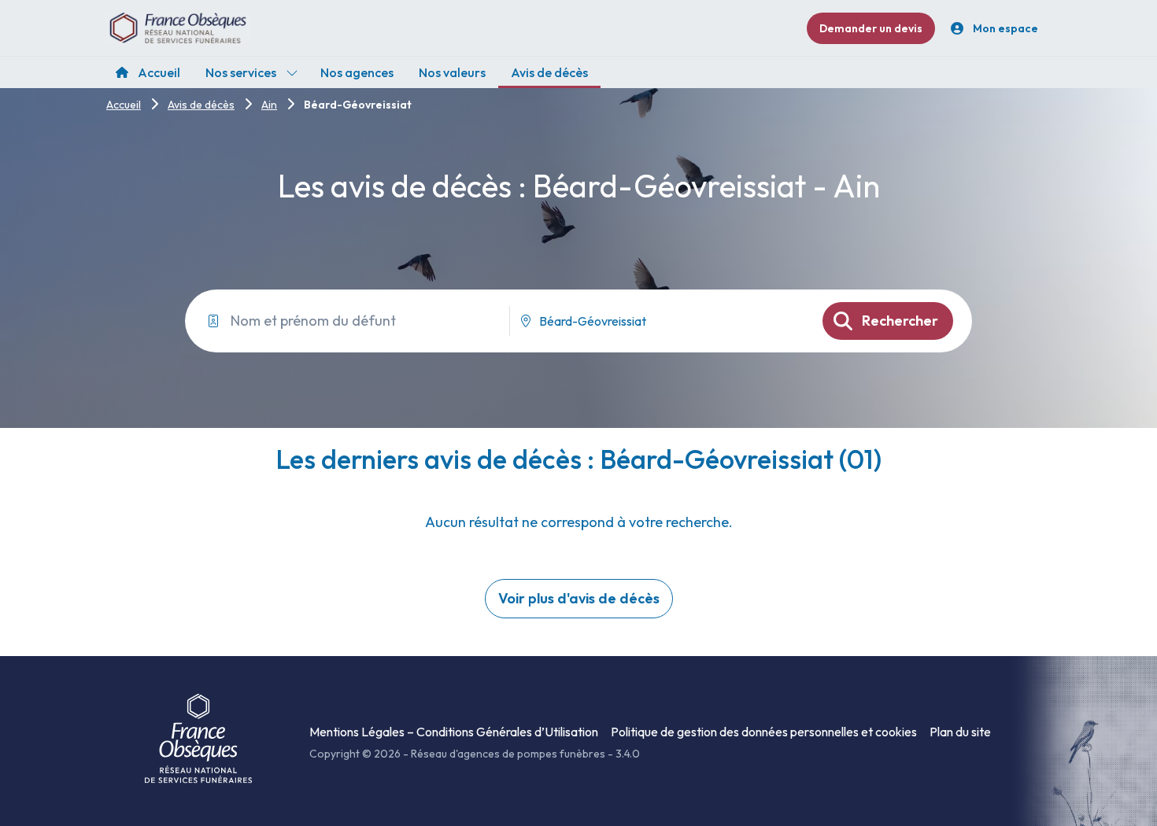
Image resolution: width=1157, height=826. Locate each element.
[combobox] (660, 321)
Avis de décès (201, 105)
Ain (269, 105)
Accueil (123, 105)
